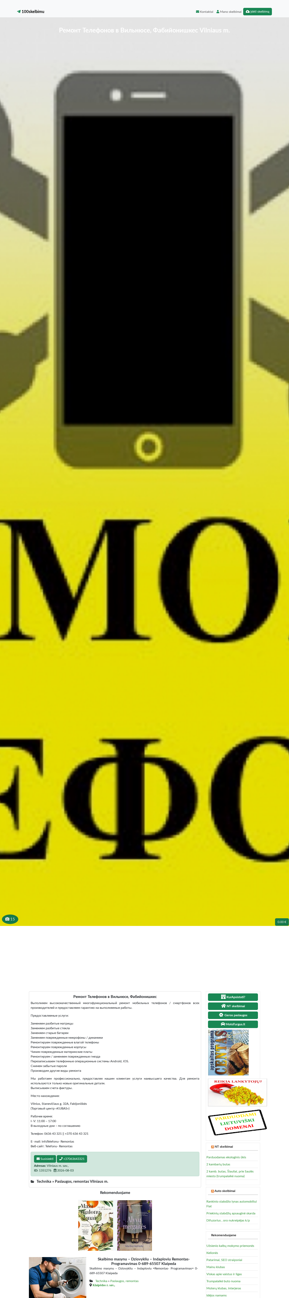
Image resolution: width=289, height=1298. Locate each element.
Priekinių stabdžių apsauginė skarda (230, 1213)
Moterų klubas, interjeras (223, 1288)
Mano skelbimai (230, 11)
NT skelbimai (224, 1146)
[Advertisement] (144, 955)
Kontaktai (206, 11)
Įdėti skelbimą (259, 11)
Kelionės (212, 1253)
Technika (101, 1281)
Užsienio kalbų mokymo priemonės (230, 1245)
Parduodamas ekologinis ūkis (226, 1157)
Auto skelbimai (224, 1191)
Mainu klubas (215, 1267)
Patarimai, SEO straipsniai (224, 1260)
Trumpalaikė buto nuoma (223, 1281)
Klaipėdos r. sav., (104, 1285)
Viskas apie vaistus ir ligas (224, 1274)
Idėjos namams (216, 1295)
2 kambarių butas (218, 1164)
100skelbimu (32, 12)
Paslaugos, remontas (124, 1281)
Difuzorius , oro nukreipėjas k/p (228, 1220)
